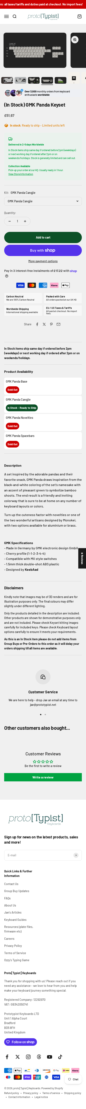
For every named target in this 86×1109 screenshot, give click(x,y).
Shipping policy (72, 1093)
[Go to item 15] (60, 81)
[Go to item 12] (20, 81)
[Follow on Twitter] (17, 1057)
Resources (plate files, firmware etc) (18, 929)
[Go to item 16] (74, 78)
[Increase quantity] (25, 221)
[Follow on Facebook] (7, 1057)
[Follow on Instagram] (28, 1057)
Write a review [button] (43, 777)
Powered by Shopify (52, 1088)
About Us (10, 905)
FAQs (7, 898)
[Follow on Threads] (39, 1057)
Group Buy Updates (16, 891)
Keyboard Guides (15, 919)
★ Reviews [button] (82, 558)
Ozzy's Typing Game (16, 960)
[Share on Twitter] (44, 324)
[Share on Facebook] (37, 324)
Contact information (19, 1096)
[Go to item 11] (7, 81)
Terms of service (51, 1093)
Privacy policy (30, 1093)
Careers (9, 938)
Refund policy (11, 1093)
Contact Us (11, 884)
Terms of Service (15, 953)
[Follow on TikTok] (60, 1057)
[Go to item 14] (47, 81)
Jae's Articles (13, 912)
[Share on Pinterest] (51, 324)
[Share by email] (58, 324)
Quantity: (10, 213)
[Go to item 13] (34, 81)
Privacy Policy (13, 945)
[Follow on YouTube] (49, 1057)
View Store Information (20, 174)
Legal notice (41, 1096)
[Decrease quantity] (9, 221)
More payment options (43, 261)
